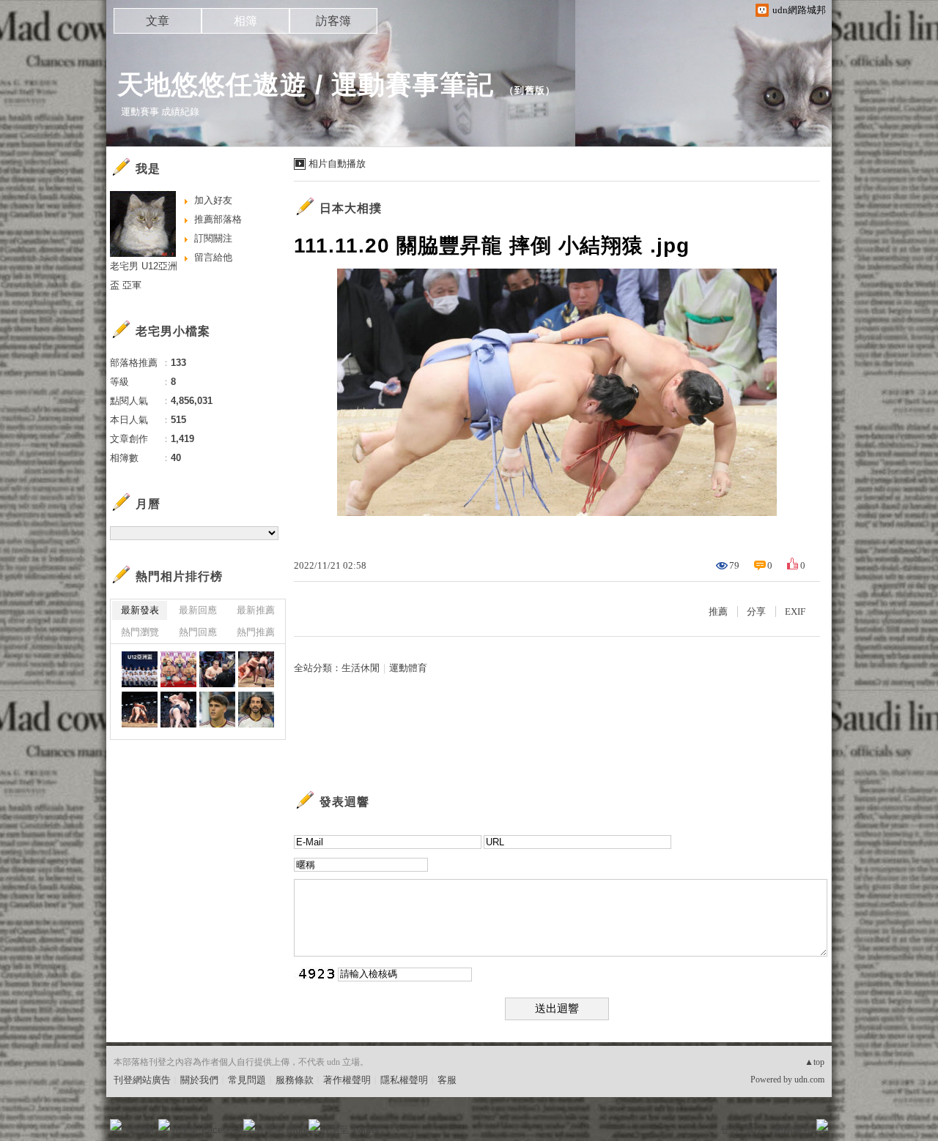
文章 (157, 21)
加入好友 (213, 200)
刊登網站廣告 (142, 1079)
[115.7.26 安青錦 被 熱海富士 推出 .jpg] (256, 669)
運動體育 (408, 667)
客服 (447, 1079)
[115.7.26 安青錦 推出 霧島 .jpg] (140, 709)
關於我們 (199, 1079)
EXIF (795, 611)
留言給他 (213, 257)
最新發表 (140, 610)
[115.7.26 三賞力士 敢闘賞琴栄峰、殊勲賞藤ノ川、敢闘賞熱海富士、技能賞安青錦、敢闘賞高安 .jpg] (178, 669)
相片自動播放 (337, 163)
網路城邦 (793, 1129)
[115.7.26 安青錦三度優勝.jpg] (217, 669)
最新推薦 (256, 610)
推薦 (718, 611)
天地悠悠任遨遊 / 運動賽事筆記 (305, 85)
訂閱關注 (213, 238)
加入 (756, 1129)
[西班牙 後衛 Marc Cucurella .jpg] (256, 709)
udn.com (809, 1079)
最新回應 (198, 610)
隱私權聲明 (404, 1079)
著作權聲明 (347, 1079)
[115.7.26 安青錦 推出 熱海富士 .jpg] (178, 709)
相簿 (245, 21)
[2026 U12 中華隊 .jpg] (140, 669)
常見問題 (247, 1079)
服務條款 (295, 1079)
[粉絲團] (116, 1125)
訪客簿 (333, 21)
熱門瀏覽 (140, 631)
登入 (729, 1129)
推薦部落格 (218, 219)
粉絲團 (139, 1129)
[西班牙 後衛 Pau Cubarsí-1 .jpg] (217, 709)
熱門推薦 (256, 631)
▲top (814, 1062)
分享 (756, 611)
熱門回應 (198, 631)
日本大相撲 (351, 208)
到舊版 (529, 90)
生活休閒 (360, 667)
